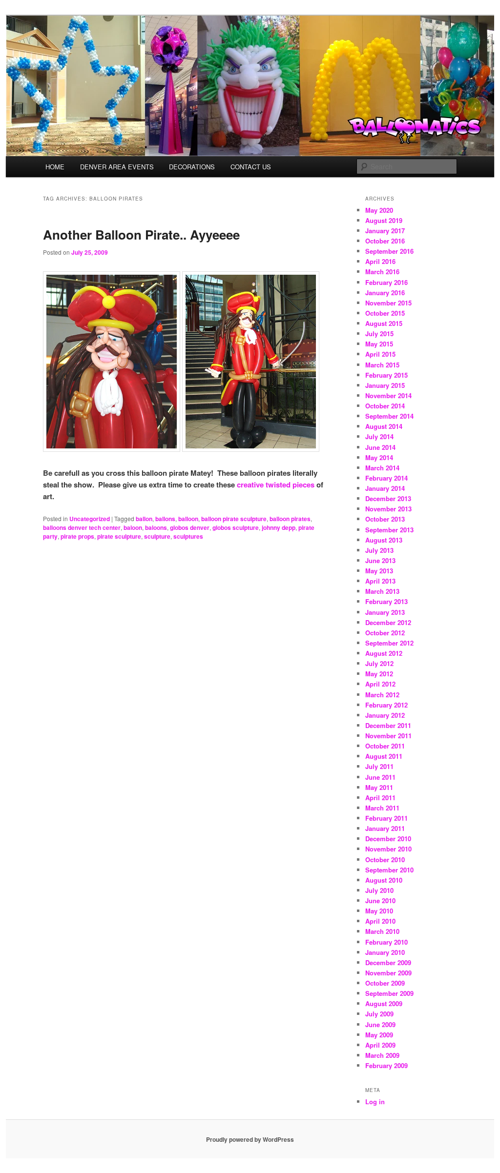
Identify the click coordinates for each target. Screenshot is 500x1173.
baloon (133, 527)
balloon (188, 518)
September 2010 (389, 869)
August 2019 (383, 220)
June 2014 (380, 447)
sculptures (188, 536)
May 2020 (379, 210)
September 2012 (389, 642)
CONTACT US (250, 166)
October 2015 (385, 313)
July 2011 (379, 766)
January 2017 (385, 230)
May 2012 (379, 673)
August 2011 (383, 756)
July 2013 (379, 550)
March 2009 (382, 1055)
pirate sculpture (119, 536)
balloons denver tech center (82, 527)
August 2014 (383, 426)
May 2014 (379, 457)
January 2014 (385, 488)
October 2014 (385, 405)
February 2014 (386, 478)
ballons (165, 518)
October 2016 (385, 240)
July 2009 (379, 1013)
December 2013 (388, 498)
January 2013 (385, 612)
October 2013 (385, 519)
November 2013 (388, 508)
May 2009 (379, 1034)
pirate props (77, 536)
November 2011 (388, 735)
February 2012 (386, 704)
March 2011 (382, 807)
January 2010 (385, 952)
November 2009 (388, 972)
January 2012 (385, 715)
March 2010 (382, 931)
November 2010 (388, 848)
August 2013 (383, 540)
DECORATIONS (192, 166)
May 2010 (379, 910)
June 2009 (380, 1024)
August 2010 (383, 880)
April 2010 (380, 921)
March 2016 (382, 271)
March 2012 (382, 694)
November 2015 (388, 302)
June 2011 (380, 777)
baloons (156, 527)
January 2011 (385, 828)
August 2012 (383, 653)
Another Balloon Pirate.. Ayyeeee (141, 234)
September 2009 (389, 993)
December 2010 (388, 838)
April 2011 (380, 797)
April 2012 (380, 683)
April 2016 (380, 261)
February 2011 (386, 818)
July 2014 (379, 436)
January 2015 (385, 385)
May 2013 (379, 570)
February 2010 (386, 942)
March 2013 (382, 591)
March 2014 (382, 467)
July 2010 (379, 890)
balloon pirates (290, 518)
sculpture (157, 536)
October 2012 (385, 632)
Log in (375, 1101)
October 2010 (385, 859)
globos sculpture (235, 527)
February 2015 (386, 375)
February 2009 (386, 1065)
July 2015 (379, 333)
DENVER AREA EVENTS (117, 166)
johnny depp (278, 527)
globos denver (189, 527)
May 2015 (379, 343)
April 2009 (380, 1045)
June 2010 (380, 900)
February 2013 (386, 601)
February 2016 (386, 282)
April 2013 (380, 581)
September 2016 (389, 251)
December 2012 (388, 622)
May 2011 (379, 787)
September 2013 (389, 529)
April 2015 (380, 354)
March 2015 (382, 364)
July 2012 (379, 663)
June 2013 (380, 560)
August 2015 (383, 323)
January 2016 (385, 292)
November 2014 (388, 395)
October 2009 (385, 983)
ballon (144, 518)
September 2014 (389, 416)
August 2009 (383, 1003)
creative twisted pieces (275, 484)
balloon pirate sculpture (234, 518)
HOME (54, 166)
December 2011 (388, 725)
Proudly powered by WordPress (250, 1139)
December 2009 (388, 962)
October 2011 (385, 745)
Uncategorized (89, 518)
